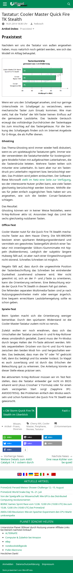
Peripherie (40, 426)
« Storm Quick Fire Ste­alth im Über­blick (18, 412)
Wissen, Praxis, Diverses (17, 426)
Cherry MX (35, 423)
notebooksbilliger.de (16, 545)
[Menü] (5, 4)
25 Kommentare (62, 426)
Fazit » (66, 410)
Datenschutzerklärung (28, 564)
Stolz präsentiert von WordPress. (17, 570)
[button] (12, 437)
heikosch (38, 23)
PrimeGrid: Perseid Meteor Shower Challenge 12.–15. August (32, 487)
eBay (7, 541)
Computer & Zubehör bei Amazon (23, 537)
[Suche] (68, 4)
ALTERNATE (11, 533)
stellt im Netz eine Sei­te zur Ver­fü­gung (46, 179)
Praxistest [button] (26, 28)
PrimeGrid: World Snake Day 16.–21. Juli (21, 492)
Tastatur (39, 429)
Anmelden (7, 564)
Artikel (7, 426)
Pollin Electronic (13, 549)
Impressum (48, 564)
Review (30, 429)
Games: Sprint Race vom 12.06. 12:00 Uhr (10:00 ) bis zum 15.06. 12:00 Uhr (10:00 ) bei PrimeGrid (36, 505)
